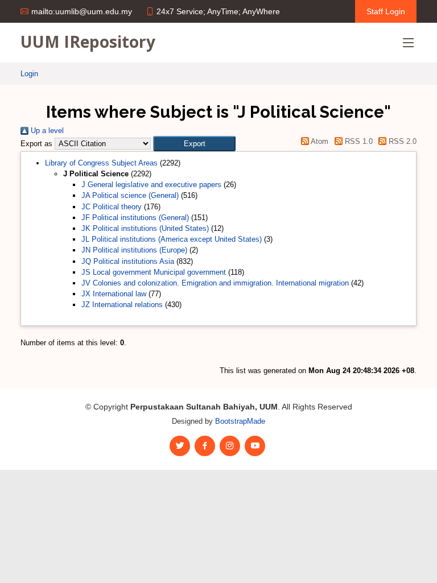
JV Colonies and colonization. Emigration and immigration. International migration (215, 283)
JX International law (113, 294)
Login (29, 73)
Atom (318, 141)
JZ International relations (122, 304)
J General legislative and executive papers (151, 184)
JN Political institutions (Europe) (134, 250)
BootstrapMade (240, 421)
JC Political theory (111, 206)
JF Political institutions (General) (135, 217)
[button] (194, 143)
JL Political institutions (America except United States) (171, 239)
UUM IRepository (87, 41)
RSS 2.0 (401, 141)
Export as (36, 143)
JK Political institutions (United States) (145, 228)
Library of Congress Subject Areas (101, 163)
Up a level (46, 130)
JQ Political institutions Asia (127, 261)
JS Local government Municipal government (153, 272)
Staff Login (385, 11)
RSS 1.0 (357, 141)
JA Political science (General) (130, 195)
